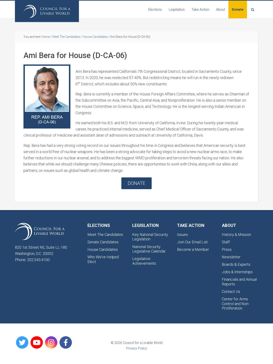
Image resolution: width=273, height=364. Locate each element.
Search (252, 9)
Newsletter (231, 257)
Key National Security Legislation (150, 236)
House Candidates (102, 249)
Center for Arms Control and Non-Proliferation (235, 303)
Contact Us (231, 291)
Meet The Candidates (105, 234)
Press (227, 249)
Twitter (22, 342)
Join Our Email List (192, 242)
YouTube (36, 342)
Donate (136, 183)
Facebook (66, 342)
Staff (226, 242)
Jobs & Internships (237, 272)
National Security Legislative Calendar (149, 249)
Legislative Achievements (144, 261)
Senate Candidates (103, 242)
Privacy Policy (136, 348)
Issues (182, 234)
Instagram (51, 342)
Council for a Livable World (47, 11)
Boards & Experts (236, 264)
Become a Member (193, 249)
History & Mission (236, 234)
